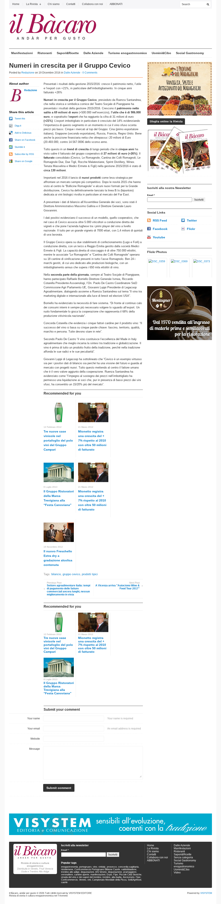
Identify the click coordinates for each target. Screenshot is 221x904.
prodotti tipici (90, 574)
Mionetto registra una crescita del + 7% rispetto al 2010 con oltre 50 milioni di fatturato (92, 440)
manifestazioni (97, 874)
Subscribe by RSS (24, 154)
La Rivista (32, 4)
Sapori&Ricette (68, 53)
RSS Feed (160, 220)
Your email (33, 728)
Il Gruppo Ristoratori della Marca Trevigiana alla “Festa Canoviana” (59, 688)
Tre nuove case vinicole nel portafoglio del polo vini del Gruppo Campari (58, 440)
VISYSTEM (206, 893)
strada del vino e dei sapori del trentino (81, 877)
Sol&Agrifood (134, 879)
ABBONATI (116, 4)
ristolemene (67, 869)
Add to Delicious (23, 132)
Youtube (159, 237)
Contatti (70, 4)
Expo (109, 874)
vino (95, 866)
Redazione (27, 72)
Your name (33, 718)
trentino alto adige (70, 872)
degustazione (115, 872)
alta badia (117, 877)
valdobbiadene (128, 869)
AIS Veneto (101, 872)
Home (15, 4)
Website (35, 738)
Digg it (18, 125)
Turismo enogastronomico (127, 53)
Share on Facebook (25, 140)
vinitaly (102, 866)
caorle (64, 882)
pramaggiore (129, 872)
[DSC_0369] (179, 268)
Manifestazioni (22, 53)
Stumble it (20, 147)
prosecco (112, 866)
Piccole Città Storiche (130, 874)
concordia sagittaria (128, 866)
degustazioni (87, 872)
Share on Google (23, 161)
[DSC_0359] (156, 268)
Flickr (191, 229)
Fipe (115, 874)
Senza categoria (183, 857)
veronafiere (67, 874)
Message (34, 748)
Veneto (82, 879)
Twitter (192, 220)
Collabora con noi (92, 4)
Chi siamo (54, 4)
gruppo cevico (71, 574)
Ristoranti (45, 53)
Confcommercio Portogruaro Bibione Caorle (97, 869)
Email (151, 195)
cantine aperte (81, 874)
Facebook (160, 229)
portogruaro (85, 866)
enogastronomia (69, 866)
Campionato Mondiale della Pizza (109, 879)
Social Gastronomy (190, 53)
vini (89, 879)
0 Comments (89, 72)
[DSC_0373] (201, 268)
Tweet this (20, 118)
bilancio (56, 574)
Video (177, 872)
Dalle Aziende (93, 53)
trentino (106, 877)
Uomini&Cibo (161, 53)
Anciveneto (128, 877)
